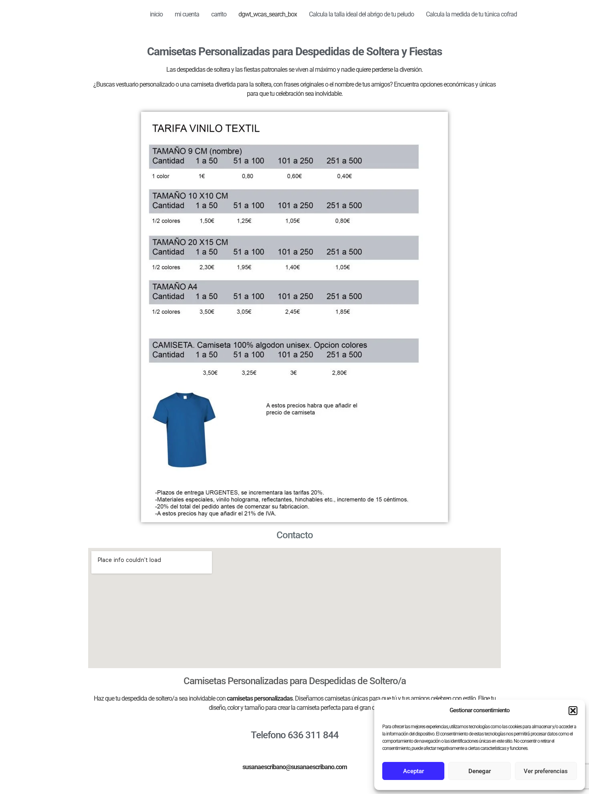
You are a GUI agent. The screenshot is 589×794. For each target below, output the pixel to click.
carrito (218, 14)
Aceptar (413, 771)
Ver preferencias (546, 771)
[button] (573, 711)
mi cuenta (187, 14)
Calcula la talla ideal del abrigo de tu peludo (361, 14)
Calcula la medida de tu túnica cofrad (471, 14)
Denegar (479, 771)
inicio (156, 14)
